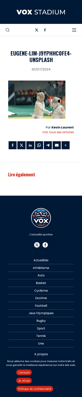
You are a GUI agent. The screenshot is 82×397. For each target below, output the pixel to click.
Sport (41, 328)
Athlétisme (41, 268)
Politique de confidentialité (34, 388)
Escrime (41, 298)
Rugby (41, 321)
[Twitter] (37, 31)
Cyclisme (41, 291)
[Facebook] (45, 31)
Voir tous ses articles (58, 132)
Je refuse (24, 380)
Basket (41, 283)
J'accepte (24, 372)
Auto (41, 275)
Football (41, 306)
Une (41, 343)
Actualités (41, 260)
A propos (41, 354)
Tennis (41, 336)
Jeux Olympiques (41, 313)
